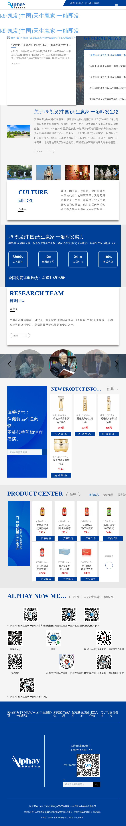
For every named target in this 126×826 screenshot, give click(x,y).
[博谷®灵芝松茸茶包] (64, 551)
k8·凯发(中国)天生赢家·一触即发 (39, 16)
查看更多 (109, 556)
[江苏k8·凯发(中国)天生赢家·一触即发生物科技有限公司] (15, 4)
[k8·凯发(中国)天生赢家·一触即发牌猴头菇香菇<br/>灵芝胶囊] (87, 511)
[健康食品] (109, 563)
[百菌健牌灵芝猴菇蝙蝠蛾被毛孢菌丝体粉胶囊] (42, 511)
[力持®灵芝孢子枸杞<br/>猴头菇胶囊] (109, 511)
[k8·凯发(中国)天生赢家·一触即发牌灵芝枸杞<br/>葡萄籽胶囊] (64, 511)
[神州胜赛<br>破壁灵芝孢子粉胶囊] (87, 551)
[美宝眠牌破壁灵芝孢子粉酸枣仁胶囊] (42, 551)
